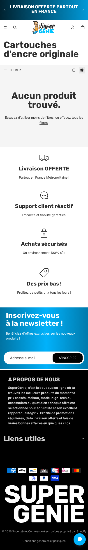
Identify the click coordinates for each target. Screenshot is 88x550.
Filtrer (15, 70)
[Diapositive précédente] (5, 10)
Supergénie (19, 531)
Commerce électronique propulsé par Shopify (57, 531)
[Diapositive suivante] (83, 10)
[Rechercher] (15, 27)
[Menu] (5, 27)
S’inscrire (67, 358)
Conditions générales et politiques (44, 541)
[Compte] (73, 27)
